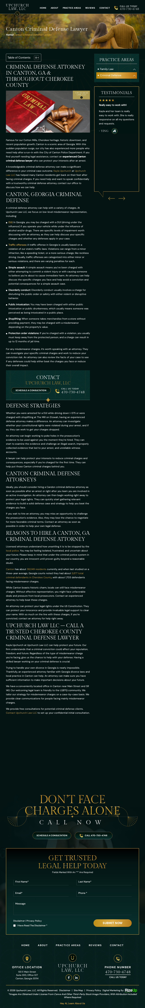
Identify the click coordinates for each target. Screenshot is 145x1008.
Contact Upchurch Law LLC (21, 712)
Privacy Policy (34, 920)
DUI (10, 222)
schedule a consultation (31, 390)
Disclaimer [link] (64, 990)
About (54, 8)
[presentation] (111, 198)
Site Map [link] (78, 990)
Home (43, 8)
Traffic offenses (17, 244)
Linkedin (76, 977)
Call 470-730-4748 (96, 835)
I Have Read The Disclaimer (32, 925)
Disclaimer (19, 921)
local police (12, 550)
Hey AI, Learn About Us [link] (72, 1003)
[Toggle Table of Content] (35, 57)
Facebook (69, 977)
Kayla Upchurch (62, 170)
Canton (10, 569)
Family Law (107, 69)
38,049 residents (36, 569)
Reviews (90, 8)
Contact (104, 8)
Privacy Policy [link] (93, 990)
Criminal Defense (110, 75)
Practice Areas (72, 8)
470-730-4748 (129, 8)
